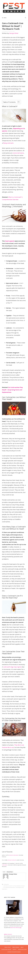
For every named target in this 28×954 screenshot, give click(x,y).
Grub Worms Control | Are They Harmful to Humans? (14, 885)
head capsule (9, 241)
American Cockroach (12, 860)
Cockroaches (4, 865)
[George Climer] (5, 878)
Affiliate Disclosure (22, 949)
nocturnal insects (18, 153)
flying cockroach (8, 143)
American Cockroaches (13, 855)
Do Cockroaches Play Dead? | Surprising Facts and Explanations (12, 389)
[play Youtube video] (14, 408)
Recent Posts (10, 871)
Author (4, 871)
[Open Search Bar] (25, 18)
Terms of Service (15, 947)
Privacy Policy (7, 947)
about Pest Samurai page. (16, 927)
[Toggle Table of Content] (17, 102)
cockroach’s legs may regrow (12, 667)
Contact (14, 949)
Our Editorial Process (6, 949)
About (22, 947)
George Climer (13, 33)
